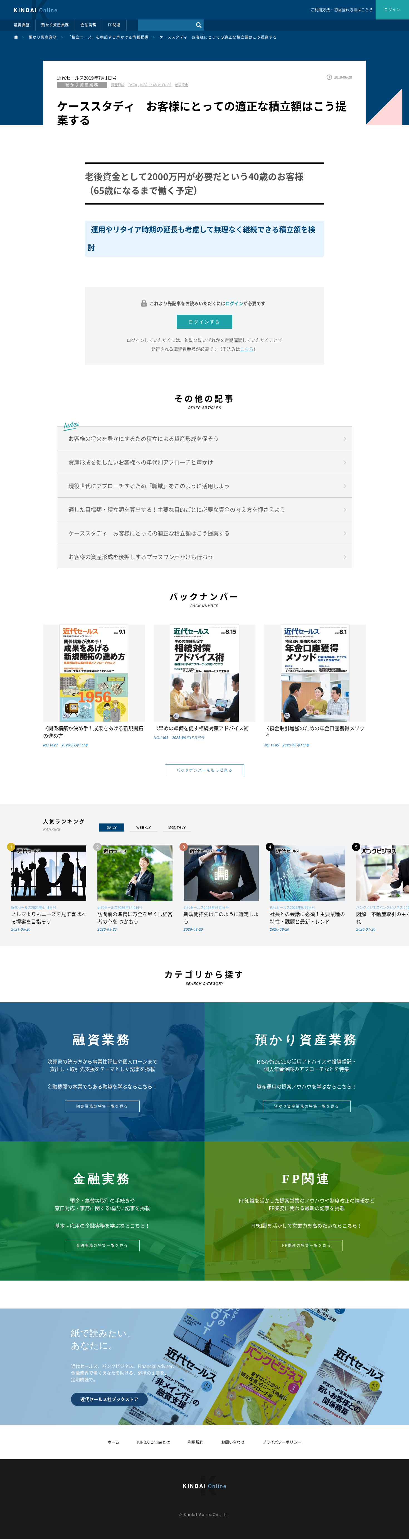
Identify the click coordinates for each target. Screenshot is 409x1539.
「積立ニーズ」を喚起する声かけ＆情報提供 (108, 37)
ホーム (113, 1442)
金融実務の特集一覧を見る (102, 1245)
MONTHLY (177, 827)
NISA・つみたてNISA (155, 85)
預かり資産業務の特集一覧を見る (306, 1106)
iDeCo (132, 85)
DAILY (112, 827)
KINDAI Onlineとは (153, 1442)
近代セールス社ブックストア (109, 1399)
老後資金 (181, 85)
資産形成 (117, 85)
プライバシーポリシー (281, 1442)
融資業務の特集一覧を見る (102, 1106)
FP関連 (114, 25)
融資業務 (22, 25)
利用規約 (195, 1442)
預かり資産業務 (55, 25)
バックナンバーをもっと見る (204, 770)
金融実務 (88, 25)
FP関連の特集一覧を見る (306, 1245)
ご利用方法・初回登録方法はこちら (342, 10)
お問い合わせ (233, 1442)
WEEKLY (143, 827)
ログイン (392, 9)
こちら (246, 349)
